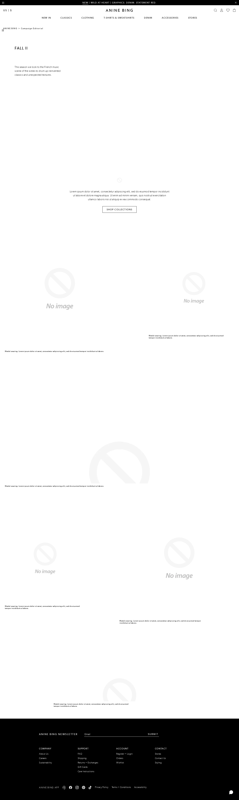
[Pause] (3, 30)
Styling (158, 762)
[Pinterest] (83, 788)
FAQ (80, 753)
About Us (43, 753)
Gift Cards (83, 767)
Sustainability (45, 762)
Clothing (87, 17)
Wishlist (120, 762)
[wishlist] (228, 10)
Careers (42, 758)
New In (46, 17)
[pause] (3, 3)
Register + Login (124, 753)
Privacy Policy (101, 787)
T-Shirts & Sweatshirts (119, 17)
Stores (192, 17)
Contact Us (160, 758)
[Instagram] (77, 788)
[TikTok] (90, 788)
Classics (66, 17)
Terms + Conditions (121, 787)
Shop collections (120, 209)
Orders (119, 758)
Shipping (82, 758)
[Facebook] (70, 788)
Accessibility (140, 787)
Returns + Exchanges (88, 762)
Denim (148, 17)
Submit (153, 734)
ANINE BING (10, 28)
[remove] (236, 3)
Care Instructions (86, 771)
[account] (221, 10)
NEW (85, 2)
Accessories (170, 17)
